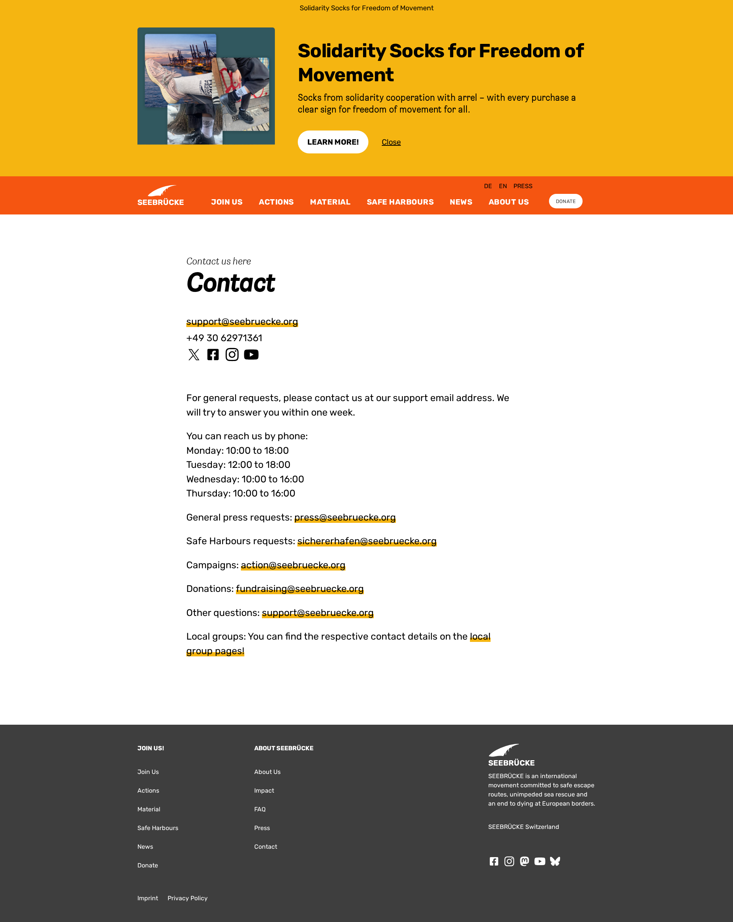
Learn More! (333, 142)
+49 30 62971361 (224, 337)
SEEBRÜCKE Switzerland (523, 826)
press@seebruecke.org (345, 517)
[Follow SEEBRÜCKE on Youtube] (540, 861)
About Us (509, 201)
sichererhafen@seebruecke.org (367, 540)
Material (330, 201)
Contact (265, 846)
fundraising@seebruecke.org (300, 588)
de (488, 186)
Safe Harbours (400, 201)
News (461, 201)
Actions (276, 201)
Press (523, 186)
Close (391, 142)
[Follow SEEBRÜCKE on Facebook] (494, 861)
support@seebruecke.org (242, 321)
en (503, 186)
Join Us (227, 201)
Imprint (147, 898)
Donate (566, 201)
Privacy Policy (188, 898)
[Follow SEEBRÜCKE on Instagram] (509, 861)
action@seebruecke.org (293, 565)
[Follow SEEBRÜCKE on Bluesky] (555, 861)
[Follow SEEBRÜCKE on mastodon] (524, 861)
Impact (264, 790)
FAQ (260, 809)
